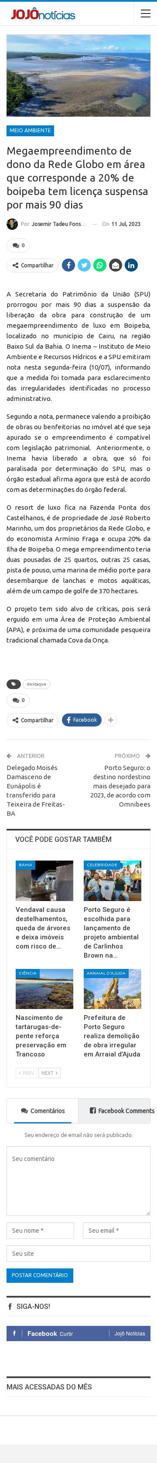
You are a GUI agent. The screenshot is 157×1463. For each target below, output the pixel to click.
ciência (28, 973)
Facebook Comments (124, 1110)
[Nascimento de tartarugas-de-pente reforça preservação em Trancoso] (44, 989)
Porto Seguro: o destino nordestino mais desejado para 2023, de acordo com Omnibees (120, 786)
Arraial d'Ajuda (106, 973)
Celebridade (102, 864)
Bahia (25, 864)
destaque (36, 684)
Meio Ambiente (30, 130)
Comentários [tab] (48, 1110)
